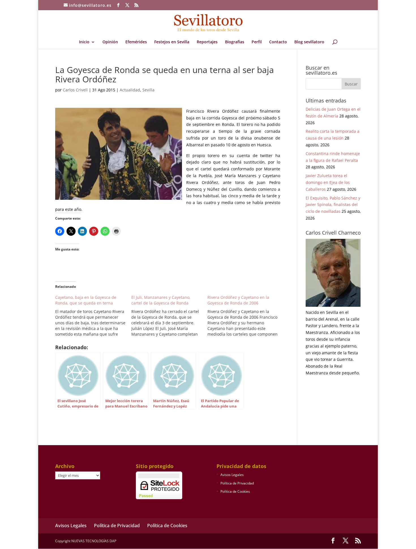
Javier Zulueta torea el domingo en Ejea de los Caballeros (328, 182)
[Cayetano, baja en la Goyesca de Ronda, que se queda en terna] (93, 316)
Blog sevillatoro (309, 42)
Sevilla (148, 90)
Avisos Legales (232, 474)
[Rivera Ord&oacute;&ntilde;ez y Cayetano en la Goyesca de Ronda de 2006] (245, 316)
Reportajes (207, 42)
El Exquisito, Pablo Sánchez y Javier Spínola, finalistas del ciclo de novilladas (333, 204)
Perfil (257, 42)
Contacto (278, 42)
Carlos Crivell (75, 90)
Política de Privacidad (237, 483)
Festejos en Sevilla (171, 42)
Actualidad (130, 90)
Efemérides (136, 42)
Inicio (84, 42)
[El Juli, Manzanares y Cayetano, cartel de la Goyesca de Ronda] (169, 316)
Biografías (234, 42)
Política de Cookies (235, 491)
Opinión (110, 42)
